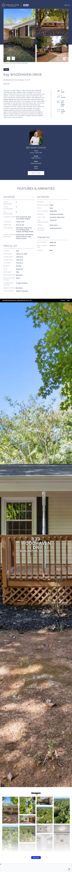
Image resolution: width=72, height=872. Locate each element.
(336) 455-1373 (36, 158)
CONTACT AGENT (36, 173)
